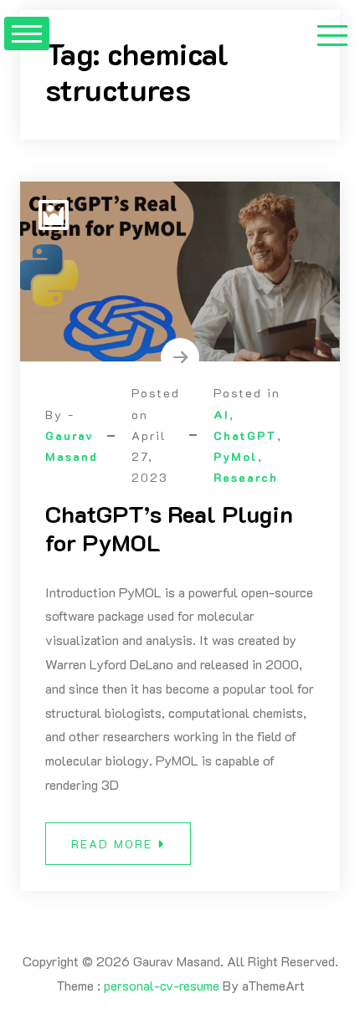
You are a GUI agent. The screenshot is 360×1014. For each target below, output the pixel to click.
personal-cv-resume (161, 985)
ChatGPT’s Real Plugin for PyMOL (169, 528)
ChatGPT (245, 435)
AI (221, 414)
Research (245, 477)
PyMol (235, 456)
